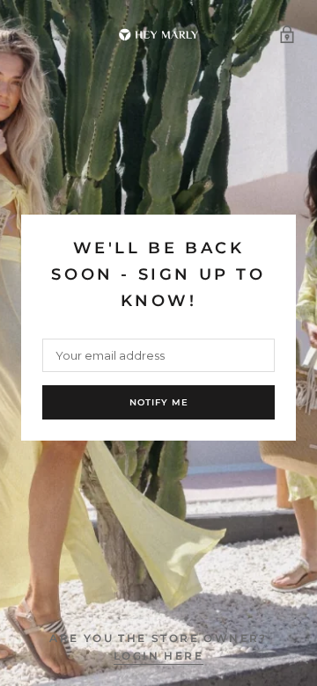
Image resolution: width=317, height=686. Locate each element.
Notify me (158, 402)
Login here (158, 655)
